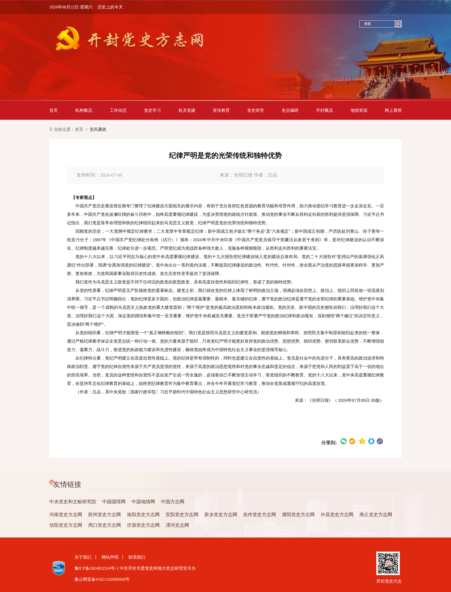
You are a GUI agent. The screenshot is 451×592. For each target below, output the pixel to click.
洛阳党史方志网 (143, 514)
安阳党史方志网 (182, 514)
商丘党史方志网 (375, 514)
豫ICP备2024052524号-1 (96, 568)
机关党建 (187, 110)
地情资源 (358, 110)
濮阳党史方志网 (298, 514)
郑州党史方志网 (104, 514)
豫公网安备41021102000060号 (101, 579)
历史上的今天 (110, 7)
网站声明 (109, 557)
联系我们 (136, 557)
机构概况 (83, 110)
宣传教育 (221, 110)
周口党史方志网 (104, 525)
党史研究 (255, 110)
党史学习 (152, 110)
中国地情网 (143, 501)
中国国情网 (114, 501)
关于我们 (82, 557)
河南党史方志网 (65, 514)
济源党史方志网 (143, 525)
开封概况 (324, 110)
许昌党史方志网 (337, 514)
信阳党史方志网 (65, 525)
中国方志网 (172, 501)
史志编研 (290, 110)
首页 (53, 110)
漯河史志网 (177, 525)
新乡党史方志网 (220, 514)
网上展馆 (393, 110)
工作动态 (118, 110)
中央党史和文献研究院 (72, 501)
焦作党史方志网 (259, 514)
